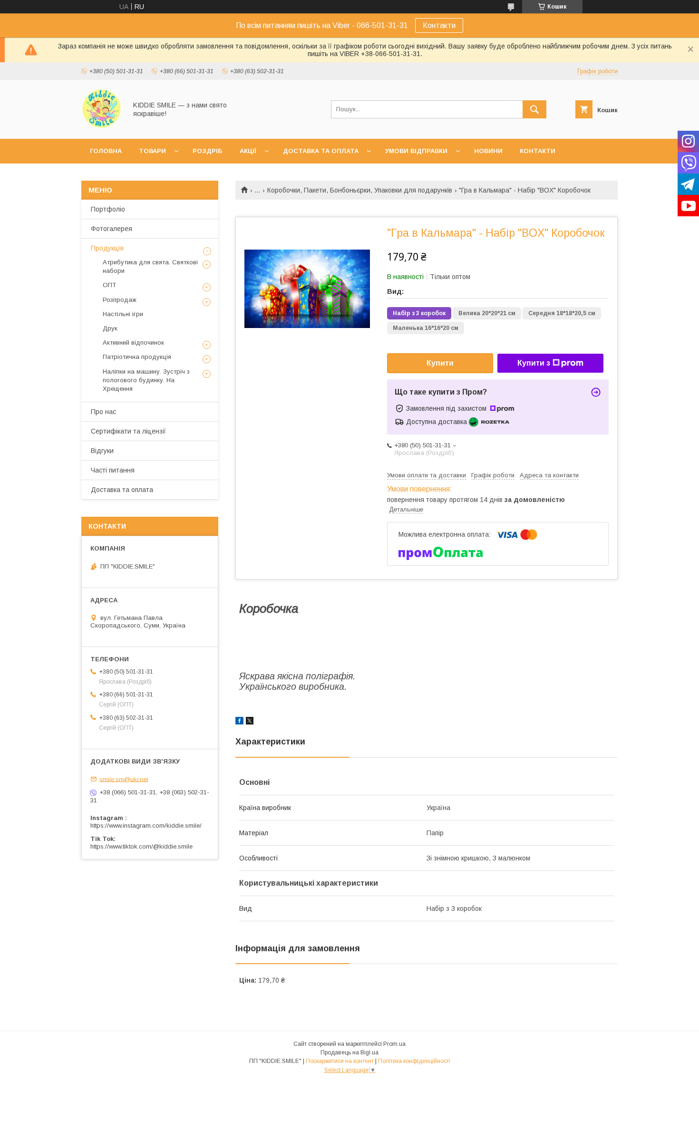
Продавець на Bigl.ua (349, 1052)
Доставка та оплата (321, 151)
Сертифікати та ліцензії (128, 431)
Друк (110, 328)
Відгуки (102, 450)
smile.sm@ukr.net (123, 778)
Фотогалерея (111, 228)
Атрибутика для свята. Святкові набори (150, 266)
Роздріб (208, 151)
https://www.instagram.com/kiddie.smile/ (146, 825)
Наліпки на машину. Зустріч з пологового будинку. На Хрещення (146, 380)
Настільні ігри (123, 314)
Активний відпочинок (133, 342)
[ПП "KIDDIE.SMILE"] (101, 126)
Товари (152, 151)
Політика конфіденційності (414, 1061)
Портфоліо (108, 209)
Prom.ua (394, 1044)
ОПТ (109, 285)
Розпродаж (119, 299)
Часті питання (113, 470)
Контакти (439, 25)
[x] (249, 722)
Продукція (107, 248)
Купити (440, 363)
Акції (248, 151)
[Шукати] (534, 109)
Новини (488, 151)
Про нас (103, 411)
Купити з (533, 363)
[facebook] (239, 722)
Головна (106, 151)
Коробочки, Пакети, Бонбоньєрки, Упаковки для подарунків (359, 190)
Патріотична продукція (137, 356)
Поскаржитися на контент (340, 1061)
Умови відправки (416, 151)
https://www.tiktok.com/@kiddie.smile (141, 846)
